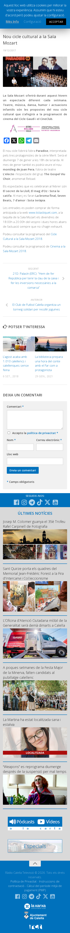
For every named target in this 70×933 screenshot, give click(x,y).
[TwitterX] (47, 502)
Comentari (15, 406)
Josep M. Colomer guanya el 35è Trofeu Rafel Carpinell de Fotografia (34, 524)
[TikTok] (40, 502)
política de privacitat (42, 433)
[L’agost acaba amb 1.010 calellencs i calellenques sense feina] (19, 343)
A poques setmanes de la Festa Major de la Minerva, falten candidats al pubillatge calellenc (33, 672)
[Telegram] (32, 502)
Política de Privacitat (23, 881)
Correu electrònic (49, 440)
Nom (11, 440)
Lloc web (12, 454)
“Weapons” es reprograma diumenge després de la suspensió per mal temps (34, 769)
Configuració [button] (32, 21)
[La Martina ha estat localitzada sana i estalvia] (35, 742)
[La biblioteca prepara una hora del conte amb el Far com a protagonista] (51, 343)
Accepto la (34, 433)
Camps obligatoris (20, 482)
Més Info (12, 21)
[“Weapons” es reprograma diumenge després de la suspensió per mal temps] (35, 790)
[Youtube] (55, 502)
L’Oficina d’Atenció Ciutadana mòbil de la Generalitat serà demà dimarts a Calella (35, 623)
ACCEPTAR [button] (56, 22)
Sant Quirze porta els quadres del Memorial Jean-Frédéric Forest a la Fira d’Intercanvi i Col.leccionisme (33, 573)
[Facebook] (16, 502)
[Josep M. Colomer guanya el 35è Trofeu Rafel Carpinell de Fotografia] (35, 544)
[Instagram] (24, 502)
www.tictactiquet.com (43, 212)
